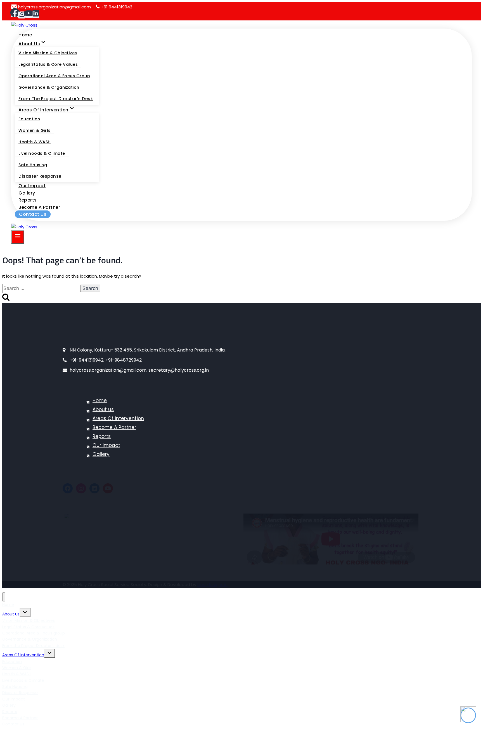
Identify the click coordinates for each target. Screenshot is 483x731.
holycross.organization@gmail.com (54, 7)
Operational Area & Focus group (54, 76)
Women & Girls (34, 130)
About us (103, 409)
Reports (27, 200)
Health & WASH (34, 142)
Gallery (26, 193)
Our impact (32, 185)
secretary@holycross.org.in (178, 370)
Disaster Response (39, 176)
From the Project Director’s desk (55, 99)
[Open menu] (17, 237)
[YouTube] (28, 14)
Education (29, 119)
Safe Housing (32, 165)
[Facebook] (14, 13)
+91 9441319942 (116, 7)
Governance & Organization (48, 87)
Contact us (32, 214)
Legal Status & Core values (48, 64)
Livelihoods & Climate (41, 153)
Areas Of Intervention (118, 418)
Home (25, 35)
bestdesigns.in (212, 584)
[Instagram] (21, 14)
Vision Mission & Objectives (47, 53)
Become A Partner (39, 207)
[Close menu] (3, 597)
